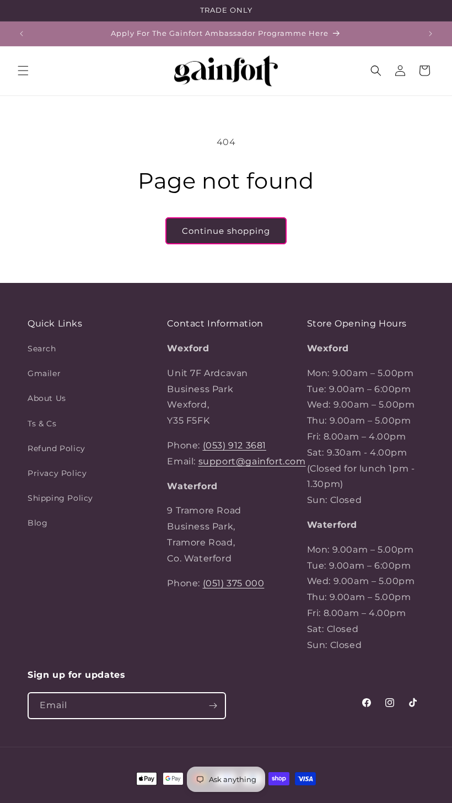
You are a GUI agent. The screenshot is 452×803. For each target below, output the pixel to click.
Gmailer (44, 373)
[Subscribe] (213, 705)
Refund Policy (56, 448)
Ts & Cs (42, 424)
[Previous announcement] (21, 34)
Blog (37, 523)
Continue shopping (226, 231)
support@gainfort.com (252, 461)
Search (42, 349)
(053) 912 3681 (234, 445)
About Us (47, 398)
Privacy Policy (57, 473)
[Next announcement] (430, 34)
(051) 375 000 (234, 583)
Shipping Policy (60, 498)
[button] (23, 70)
